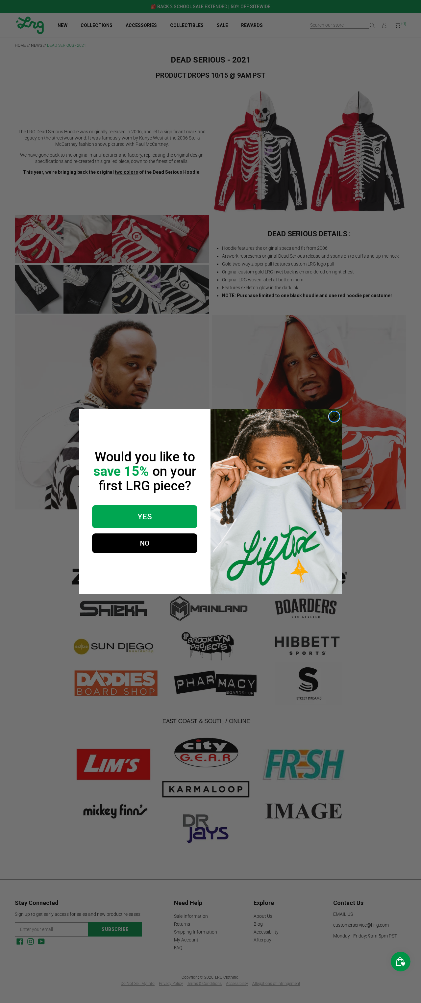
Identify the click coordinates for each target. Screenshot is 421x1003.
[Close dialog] (334, 416)
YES (144, 516)
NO (144, 543)
